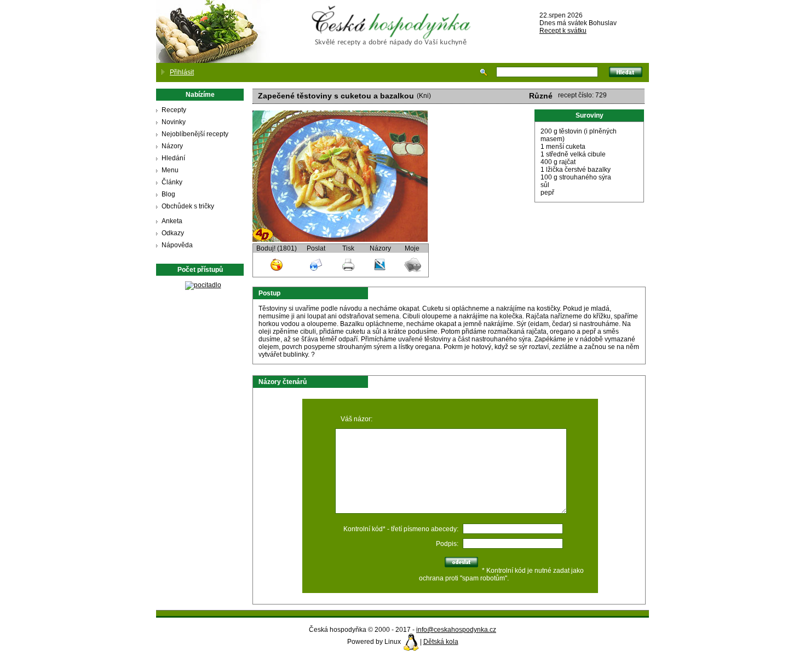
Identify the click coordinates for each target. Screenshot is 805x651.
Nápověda (177, 245)
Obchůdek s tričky (188, 206)
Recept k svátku (562, 30)
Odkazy (173, 233)
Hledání (173, 158)
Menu (170, 170)
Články (172, 182)
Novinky (174, 122)
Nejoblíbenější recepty (195, 134)
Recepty (174, 110)
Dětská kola (440, 642)
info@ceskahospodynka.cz (456, 629)
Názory (172, 146)
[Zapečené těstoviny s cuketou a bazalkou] (340, 239)
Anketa (172, 221)
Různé (541, 95)
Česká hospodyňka (393, 17)
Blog (168, 194)
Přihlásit (182, 72)
